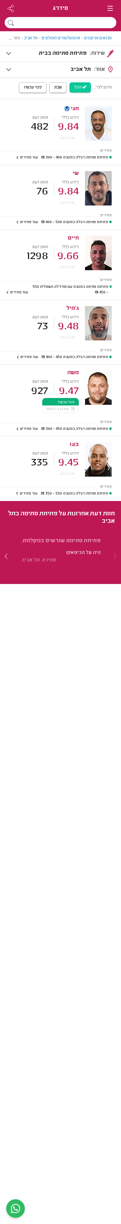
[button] (6, 556)
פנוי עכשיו (33, 87)
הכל (78, 87)
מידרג (60, 8)
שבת (58, 87)
